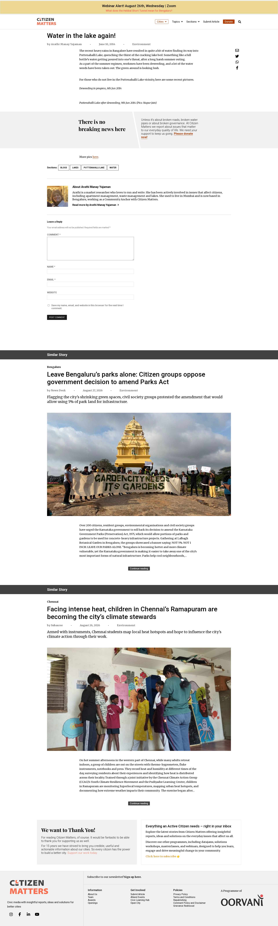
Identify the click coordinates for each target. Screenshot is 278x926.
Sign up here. (132, 877)
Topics (176, 21)
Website (52, 292)
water (113, 167)
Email (51, 279)
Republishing (179, 900)
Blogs (63, 167)
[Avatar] (57, 196)
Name (51, 266)
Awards (92, 900)
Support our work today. (82, 853)
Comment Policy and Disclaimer (189, 903)
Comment (54, 234)
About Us (92, 894)
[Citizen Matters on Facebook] (20, 914)
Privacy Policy (180, 894)
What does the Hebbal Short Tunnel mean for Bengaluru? (139, 10)
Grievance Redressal (183, 905)
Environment (141, 44)
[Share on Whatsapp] (237, 62)
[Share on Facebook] (237, 68)
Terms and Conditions (184, 897)
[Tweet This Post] (237, 56)
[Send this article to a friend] (237, 50)
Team (90, 897)
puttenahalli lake (94, 167)
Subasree (57, 625)
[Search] (239, 22)
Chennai (52, 601)
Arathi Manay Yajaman (66, 44)
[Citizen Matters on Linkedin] (28, 914)
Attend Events (138, 897)
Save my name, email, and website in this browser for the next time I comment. (87, 307)
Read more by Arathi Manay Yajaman (94, 204)
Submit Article (211, 21)
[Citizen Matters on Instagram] (11, 914)
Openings (93, 903)
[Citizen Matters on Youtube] (37, 914)
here (95, 157)
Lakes (75, 167)
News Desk (58, 390)
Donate (229, 21)
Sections (191, 21)
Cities (160, 21)
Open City (135, 903)
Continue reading (139, 568)
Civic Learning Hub (140, 900)
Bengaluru (54, 367)
